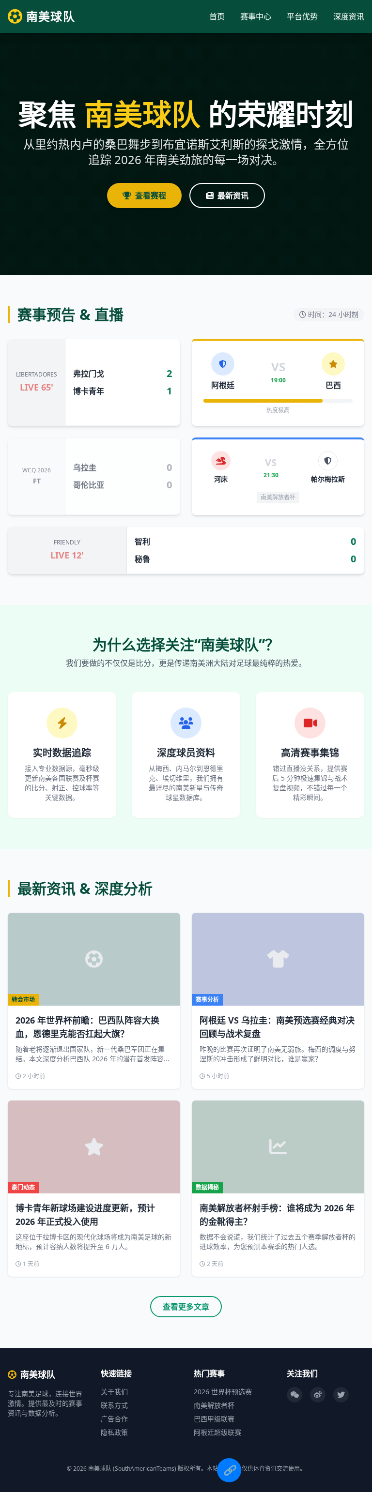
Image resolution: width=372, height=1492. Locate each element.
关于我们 (114, 1391)
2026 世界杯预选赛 (223, 1391)
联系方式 (114, 1405)
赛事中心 (255, 16)
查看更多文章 (186, 1306)
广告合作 (114, 1418)
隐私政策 (114, 1432)
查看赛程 (150, 195)
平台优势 (302, 16)
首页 (217, 16)
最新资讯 (232, 195)
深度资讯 (348, 16)
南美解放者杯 (214, 1405)
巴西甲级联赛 (214, 1418)
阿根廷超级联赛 (217, 1432)
